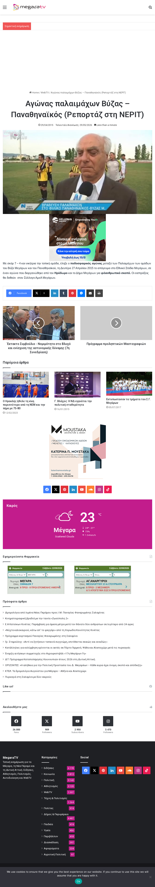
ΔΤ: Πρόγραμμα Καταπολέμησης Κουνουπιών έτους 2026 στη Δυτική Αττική (50, 659)
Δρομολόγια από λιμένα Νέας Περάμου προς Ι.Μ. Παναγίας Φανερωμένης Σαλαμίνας (55, 612)
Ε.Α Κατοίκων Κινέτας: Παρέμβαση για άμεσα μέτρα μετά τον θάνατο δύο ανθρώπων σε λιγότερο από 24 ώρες (69, 624)
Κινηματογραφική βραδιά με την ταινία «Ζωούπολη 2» (36, 618)
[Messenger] (81, 293)
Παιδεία (48, 824)
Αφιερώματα (51, 848)
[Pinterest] (72, 293)
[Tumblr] (63, 293)
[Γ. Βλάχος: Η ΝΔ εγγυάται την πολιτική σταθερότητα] (77, 385)
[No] (150, 877)
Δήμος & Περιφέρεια (56, 814)
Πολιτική (49, 780)
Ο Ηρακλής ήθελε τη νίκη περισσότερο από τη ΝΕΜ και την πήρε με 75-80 (24, 405)
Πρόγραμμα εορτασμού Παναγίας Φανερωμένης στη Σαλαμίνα (41, 635)
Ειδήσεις (49, 767)
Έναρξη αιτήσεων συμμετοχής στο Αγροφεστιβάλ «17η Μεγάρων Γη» (45, 653)
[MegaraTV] (30, 7)
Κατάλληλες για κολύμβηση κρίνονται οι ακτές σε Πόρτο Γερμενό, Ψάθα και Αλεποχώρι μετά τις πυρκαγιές (67, 647)
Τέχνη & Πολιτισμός (55, 798)
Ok (78, 881)
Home (35, 92)
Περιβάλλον (51, 836)
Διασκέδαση (51, 842)
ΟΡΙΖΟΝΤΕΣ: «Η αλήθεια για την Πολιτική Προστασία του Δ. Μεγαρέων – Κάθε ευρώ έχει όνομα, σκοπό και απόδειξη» (73, 665)
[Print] (99, 293)
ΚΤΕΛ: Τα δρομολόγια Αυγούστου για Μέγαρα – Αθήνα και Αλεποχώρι (45, 670)
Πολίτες (48, 808)
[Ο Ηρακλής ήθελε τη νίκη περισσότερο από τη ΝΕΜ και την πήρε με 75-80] (26, 385)
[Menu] (5, 9)
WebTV (45, 92)
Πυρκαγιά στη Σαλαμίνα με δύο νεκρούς (28, 676)
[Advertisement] (77, 62)
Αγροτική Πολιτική (55, 854)
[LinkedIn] (54, 293)
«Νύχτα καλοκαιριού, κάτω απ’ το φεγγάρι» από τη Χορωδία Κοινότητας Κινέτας (52, 630)
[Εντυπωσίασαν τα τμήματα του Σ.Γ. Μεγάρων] (129, 384)
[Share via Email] (90, 293)
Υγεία (47, 830)
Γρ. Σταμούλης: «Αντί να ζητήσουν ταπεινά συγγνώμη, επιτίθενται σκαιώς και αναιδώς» (56, 641)
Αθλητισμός (51, 786)
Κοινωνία (49, 773)
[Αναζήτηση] (150, 9)
